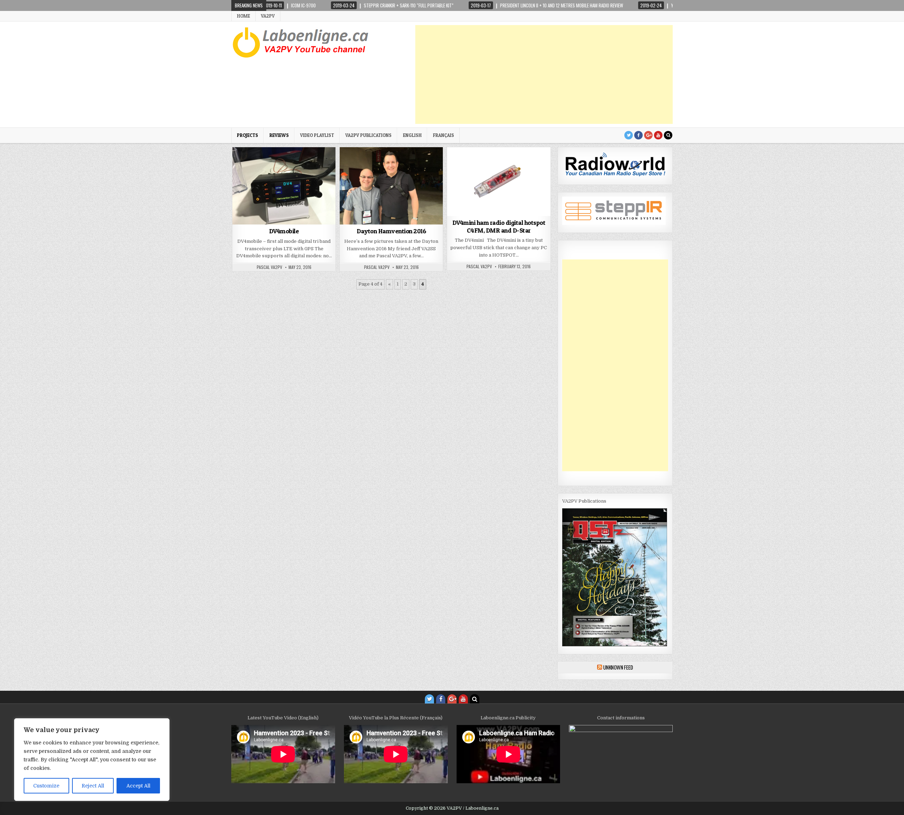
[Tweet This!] (242, 220)
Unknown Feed (618, 667)
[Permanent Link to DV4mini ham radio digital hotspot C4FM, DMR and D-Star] (498, 181)
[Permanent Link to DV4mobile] (283, 185)
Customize (46, 786)
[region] (92, 759)
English (412, 135)
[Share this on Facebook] (263, 220)
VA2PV (268, 16)
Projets (415, 164)
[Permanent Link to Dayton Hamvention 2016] (391, 185)
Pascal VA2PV (269, 267)
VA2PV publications (368, 135)
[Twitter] (628, 135)
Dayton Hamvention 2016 (391, 231)
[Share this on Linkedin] (325, 220)
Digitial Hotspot (489, 164)
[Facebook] (638, 135)
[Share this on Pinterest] (304, 220)
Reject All (93, 786)
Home (243, 16)
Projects (247, 135)
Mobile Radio (284, 164)
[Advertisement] (544, 74)
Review (519, 164)
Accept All (138, 786)
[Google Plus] (648, 135)
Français (443, 135)
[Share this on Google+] (284, 220)
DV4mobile (284, 231)
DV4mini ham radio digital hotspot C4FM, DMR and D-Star (499, 226)
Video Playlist (317, 135)
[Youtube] (658, 135)
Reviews (279, 135)
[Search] (668, 135)
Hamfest (367, 164)
